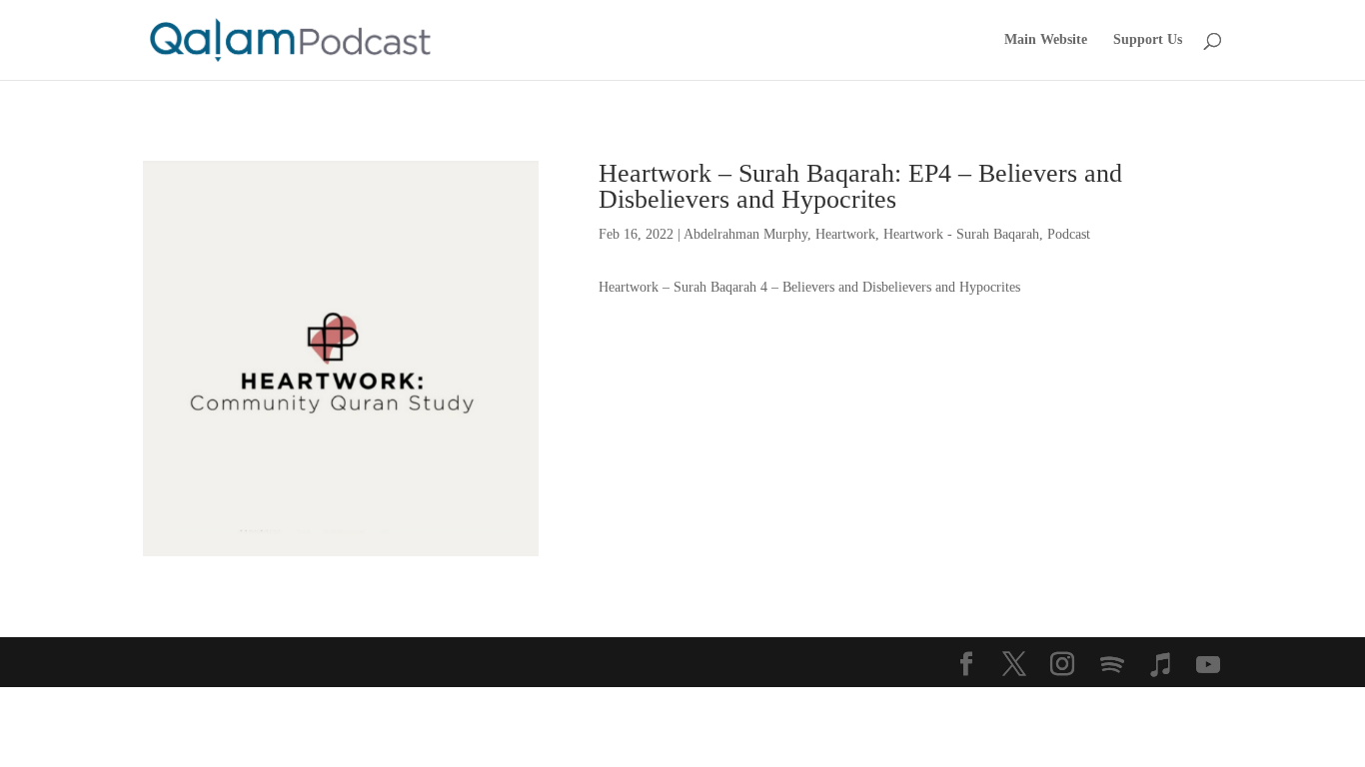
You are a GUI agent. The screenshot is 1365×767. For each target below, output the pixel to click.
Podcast (1068, 234)
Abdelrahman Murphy (745, 234)
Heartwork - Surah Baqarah (961, 234)
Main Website (1045, 40)
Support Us (1147, 40)
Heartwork (845, 234)
